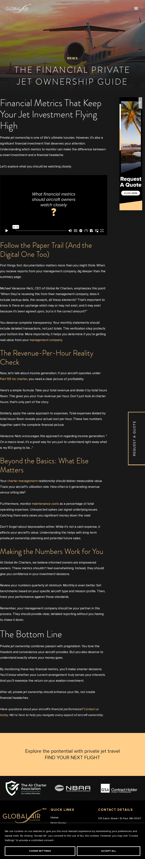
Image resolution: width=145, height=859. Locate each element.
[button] (136, 8)
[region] (72, 841)
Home (55, 817)
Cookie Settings (40, 851)
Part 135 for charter (13, 379)
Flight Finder (58, 823)
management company (45, 340)
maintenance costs (45, 504)
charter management (22, 481)
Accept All (108, 851)
